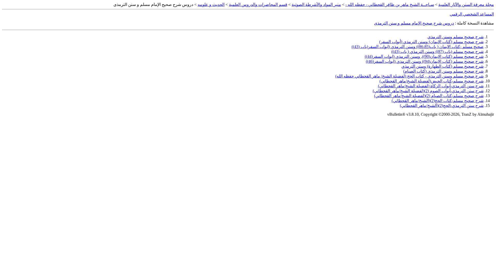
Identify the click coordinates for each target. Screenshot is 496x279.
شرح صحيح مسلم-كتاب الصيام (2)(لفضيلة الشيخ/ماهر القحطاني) (429, 96)
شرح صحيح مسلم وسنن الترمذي (456, 37)
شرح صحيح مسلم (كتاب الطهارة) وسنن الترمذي (442, 66)
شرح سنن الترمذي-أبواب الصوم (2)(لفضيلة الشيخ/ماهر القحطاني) (428, 91)
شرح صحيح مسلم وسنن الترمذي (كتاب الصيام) (443, 71)
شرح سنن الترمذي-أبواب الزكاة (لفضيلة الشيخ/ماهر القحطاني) (431, 86)
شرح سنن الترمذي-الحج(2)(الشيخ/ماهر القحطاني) (442, 105)
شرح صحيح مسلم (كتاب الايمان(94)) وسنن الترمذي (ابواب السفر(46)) (425, 61)
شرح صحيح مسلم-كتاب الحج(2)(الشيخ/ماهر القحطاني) (438, 100)
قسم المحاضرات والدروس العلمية (258, 4)
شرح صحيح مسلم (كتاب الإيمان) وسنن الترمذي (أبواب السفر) (431, 42)
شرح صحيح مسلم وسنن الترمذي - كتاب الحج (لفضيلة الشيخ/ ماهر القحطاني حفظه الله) (409, 76)
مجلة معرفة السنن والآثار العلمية (466, 4)
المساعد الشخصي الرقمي (472, 14)
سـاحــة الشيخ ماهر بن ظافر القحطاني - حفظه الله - (389, 4)
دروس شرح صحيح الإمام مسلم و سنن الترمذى (414, 23)
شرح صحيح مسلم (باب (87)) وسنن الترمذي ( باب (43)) (437, 51)
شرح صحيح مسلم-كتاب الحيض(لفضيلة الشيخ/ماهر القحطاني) (431, 81)
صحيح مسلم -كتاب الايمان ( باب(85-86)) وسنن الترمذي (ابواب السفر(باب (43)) (418, 46)
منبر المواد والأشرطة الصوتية (316, 4)
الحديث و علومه (211, 4)
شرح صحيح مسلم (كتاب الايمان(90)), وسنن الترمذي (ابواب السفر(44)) (424, 56)
